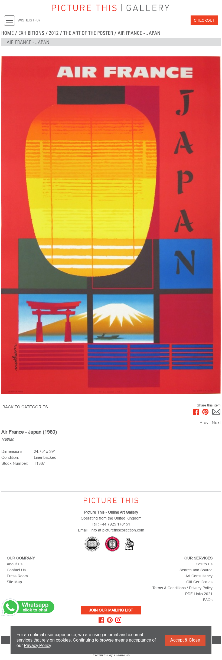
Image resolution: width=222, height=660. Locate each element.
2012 (54, 33)
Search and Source (196, 570)
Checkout (204, 20)
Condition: (10, 457)
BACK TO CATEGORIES (25, 407)
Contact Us (16, 570)
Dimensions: (12, 451)
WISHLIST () (29, 20)
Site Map (14, 582)
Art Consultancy (199, 576)
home (7, 33)
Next (216, 422)
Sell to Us (204, 564)
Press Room (17, 576)
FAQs (208, 600)
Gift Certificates (199, 582)
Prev (204, 422)
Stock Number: (14, 463)
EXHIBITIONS (31, 33)
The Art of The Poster (88, 33)
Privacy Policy (37, 645)
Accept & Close (185, 640)
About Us (14, 564)
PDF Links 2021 (199, 594)
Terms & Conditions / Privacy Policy (182, 588)
